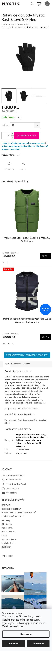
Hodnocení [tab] (16, 363)
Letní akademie (8, 543)
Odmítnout (14, 643)
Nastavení (26, 634)
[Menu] (47, 4)
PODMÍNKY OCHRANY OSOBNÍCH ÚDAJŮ (19, 512)
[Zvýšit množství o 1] (12, 134)
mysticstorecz (12, 488)
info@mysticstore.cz (15, 475)
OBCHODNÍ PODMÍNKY (11, 509)
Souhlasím (38, 643)
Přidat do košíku (28, 135)
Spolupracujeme (9, 539)
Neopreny (6, 520)
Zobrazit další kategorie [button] (28, 445)
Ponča (4, 535)
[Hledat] (31, 4)
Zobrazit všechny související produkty (27, 355)
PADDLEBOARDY (8, 531)
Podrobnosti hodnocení (37, 27)
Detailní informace (10, 154)
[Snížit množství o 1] (12, 137)
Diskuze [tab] (26, 363)
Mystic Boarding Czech (16, 484)
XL (22, 453)
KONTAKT (6, 505)
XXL (25, 453)
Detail (45, 256)
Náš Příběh (6, 546)
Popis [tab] (6, 363)
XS (4, 343)
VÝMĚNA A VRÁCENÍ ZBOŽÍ (13, 516)
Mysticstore (11, 492)
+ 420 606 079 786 (13, 479)
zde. (21, 626)
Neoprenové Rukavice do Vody (30, 434)
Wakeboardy (7, 527)
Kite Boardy (7, 524)
